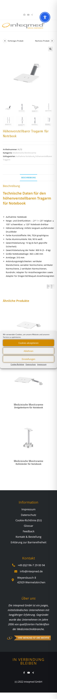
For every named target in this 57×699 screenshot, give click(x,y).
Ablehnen (28, 350)
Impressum (41, 364)
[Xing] (33, 673)
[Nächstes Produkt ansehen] (52, 41)
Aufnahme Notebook (25, 156)
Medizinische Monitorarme (24, 152)
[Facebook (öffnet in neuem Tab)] (24, 14)
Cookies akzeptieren (28, 342)
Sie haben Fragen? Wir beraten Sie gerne (27, 5)
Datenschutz (31, 364)
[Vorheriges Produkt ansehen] (5, 41)
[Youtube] (28, 673)
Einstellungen (28, 358)
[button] (50, 49)
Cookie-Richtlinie (17, 364)
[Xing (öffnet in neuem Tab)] (32, 14)
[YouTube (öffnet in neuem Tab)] (28, 14)
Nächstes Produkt (42, 41)
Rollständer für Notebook (28, 464)
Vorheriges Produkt (15, 41)
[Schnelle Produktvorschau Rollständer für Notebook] (53, 423)
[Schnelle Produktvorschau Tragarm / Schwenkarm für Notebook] (53, 310)
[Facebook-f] (24, 673)
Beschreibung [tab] (28, 177)
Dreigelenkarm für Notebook (28, 407)
